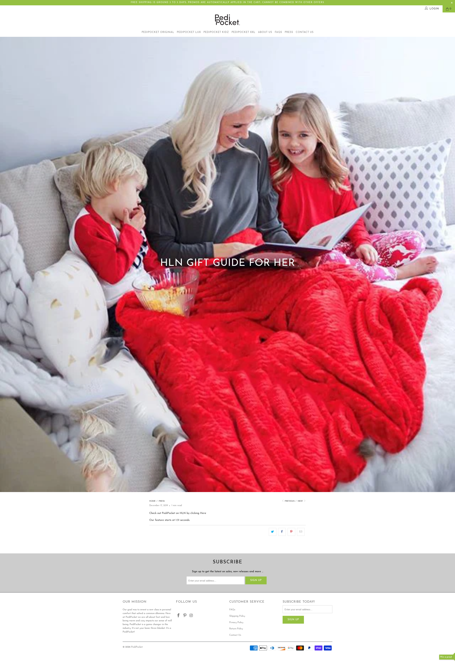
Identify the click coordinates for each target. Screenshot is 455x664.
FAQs (278, 32)
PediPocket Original (158, 32)
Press (289, 32)
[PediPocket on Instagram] (191, 615)
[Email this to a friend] (301, 532)
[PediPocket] (227, 20)
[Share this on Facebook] (282, 532)
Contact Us (305, 32)
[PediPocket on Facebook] (178, 615)
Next (300, 501)
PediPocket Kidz (216, 32)
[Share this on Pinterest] (291, 532)
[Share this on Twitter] (272, 532)
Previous (289, 501)
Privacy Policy (236, 622)
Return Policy (236, 629)
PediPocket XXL (243, 32)
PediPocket (137, 647)
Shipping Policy (237, 616)
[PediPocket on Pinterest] (185, 615)
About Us (265, 32)
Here (203, 513)
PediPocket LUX (189, 32)
